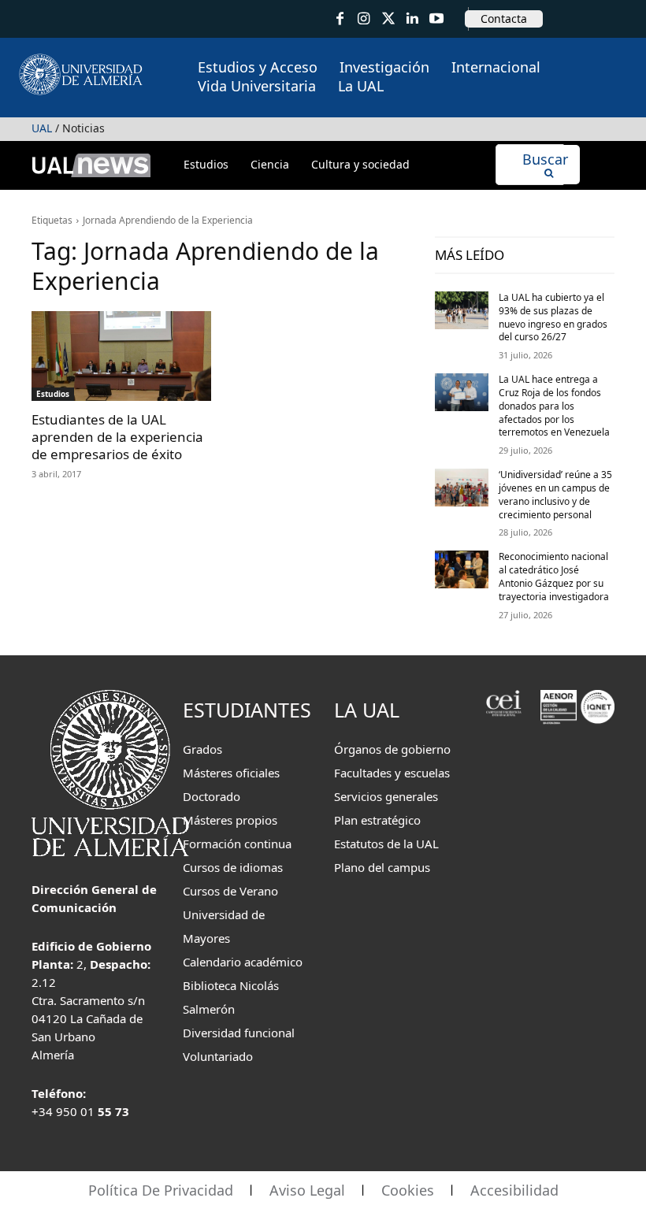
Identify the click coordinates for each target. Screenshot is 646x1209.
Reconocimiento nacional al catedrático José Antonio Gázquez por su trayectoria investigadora (554, 576)
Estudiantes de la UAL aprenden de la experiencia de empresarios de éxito (117, 436)
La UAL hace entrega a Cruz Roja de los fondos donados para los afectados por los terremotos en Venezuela (554, 406)
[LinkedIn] (412, 19)
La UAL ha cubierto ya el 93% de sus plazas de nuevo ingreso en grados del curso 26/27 (553, 317)
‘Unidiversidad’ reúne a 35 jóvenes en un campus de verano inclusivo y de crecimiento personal (555, 494)
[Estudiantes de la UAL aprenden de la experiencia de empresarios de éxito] (121, 356)
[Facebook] (340, 19)
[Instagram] (364, 19)
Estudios (52, 393)
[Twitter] (388, 19)
